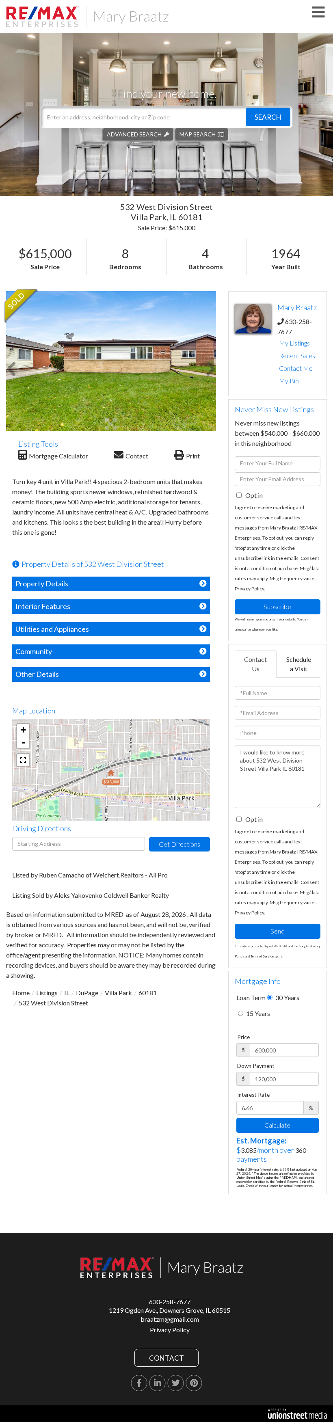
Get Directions (179, 844)
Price (243, 1037)
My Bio (289, 381)
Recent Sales (297, 355)
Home (21, 992)
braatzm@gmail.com (170, 1319)
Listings (47, 992)
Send (277, 931)
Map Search (197, 133)
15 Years (257, 1013)
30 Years (286, 997)
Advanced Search (134, 133)
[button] (268, 117)
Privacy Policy (249, 589)
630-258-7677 (169, 1301)
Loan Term (251, 997)
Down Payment (256, 1066)
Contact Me (296, 368)
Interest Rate (253, 1094)
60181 (147, 992)
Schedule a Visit (298, 663)
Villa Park (118, 992)
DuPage (87, 992)
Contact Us (255, 663)
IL (66, 992)
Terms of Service (262, 956)
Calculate (277, 1125)
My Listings (294, 343)
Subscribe (277, 606)
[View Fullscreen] (23, 760)
